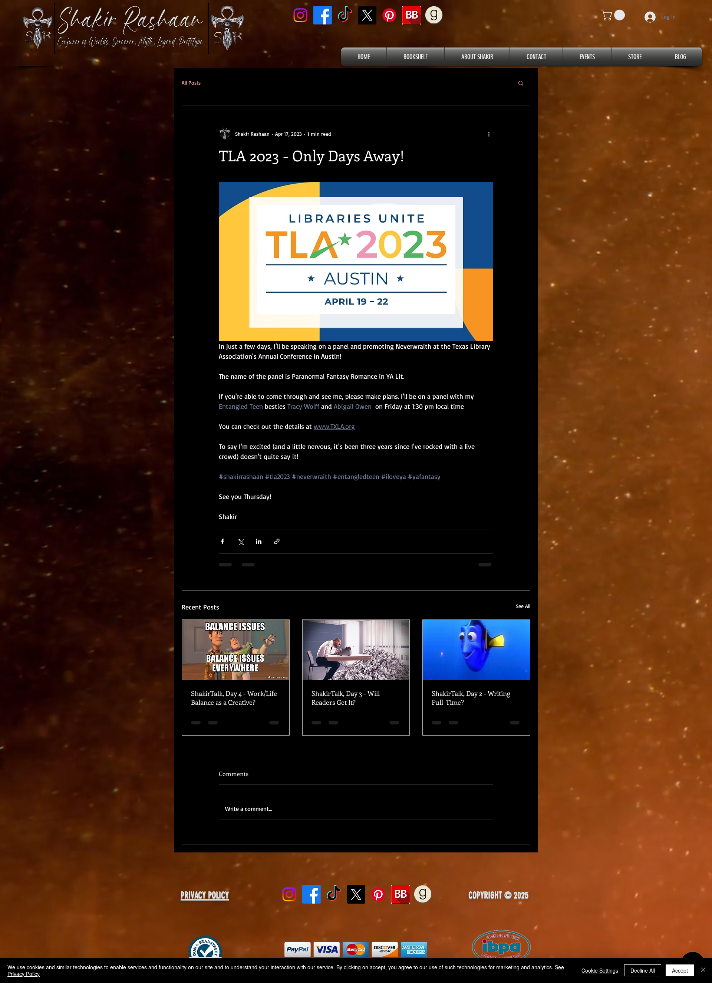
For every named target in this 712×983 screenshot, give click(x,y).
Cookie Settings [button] (599, 970)
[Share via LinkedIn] (258, 541)
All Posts (191, 82)
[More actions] (488, 133)
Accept (680, 970)
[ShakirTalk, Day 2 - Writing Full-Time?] (476, 650)
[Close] (703, 970)
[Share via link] (276, 541)
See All (523, 606)
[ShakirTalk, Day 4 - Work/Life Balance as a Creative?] (235, 650)
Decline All (642, 970)
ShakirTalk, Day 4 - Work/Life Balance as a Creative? (234, 698)
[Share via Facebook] (222, 541)
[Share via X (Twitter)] (240, 541)
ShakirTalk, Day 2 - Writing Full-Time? (471, 698)
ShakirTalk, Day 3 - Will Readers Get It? (346, 698)
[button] (614, 15)
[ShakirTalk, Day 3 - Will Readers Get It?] (356, 650)
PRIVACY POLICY (205, 901)
